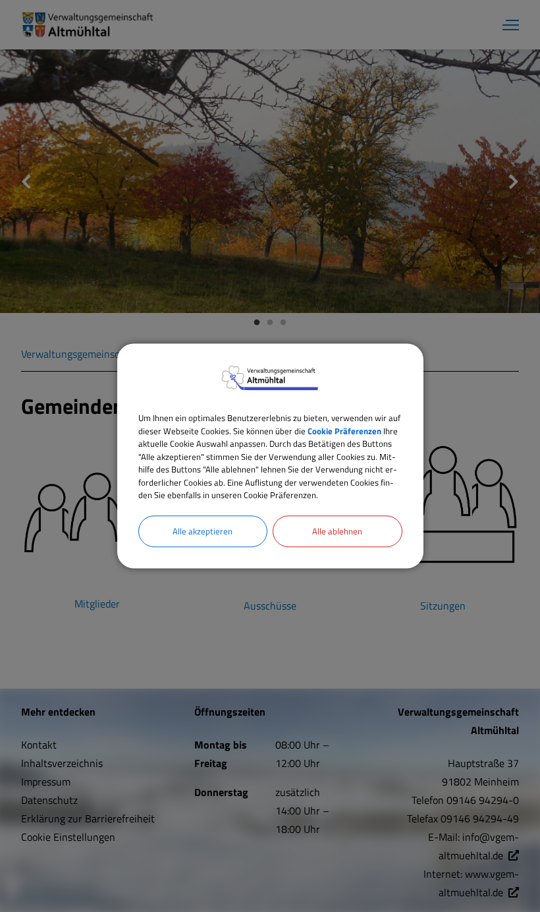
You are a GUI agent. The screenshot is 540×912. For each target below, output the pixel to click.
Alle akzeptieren (202, 531)
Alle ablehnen (337, 531)
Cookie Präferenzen (344, 431)
